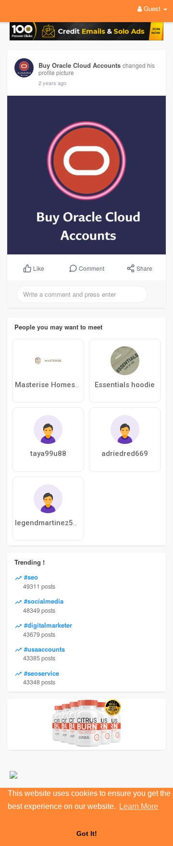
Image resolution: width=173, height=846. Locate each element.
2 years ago (52, 83)
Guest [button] (152, 8)
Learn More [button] (138, 806)
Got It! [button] (86, 833)
